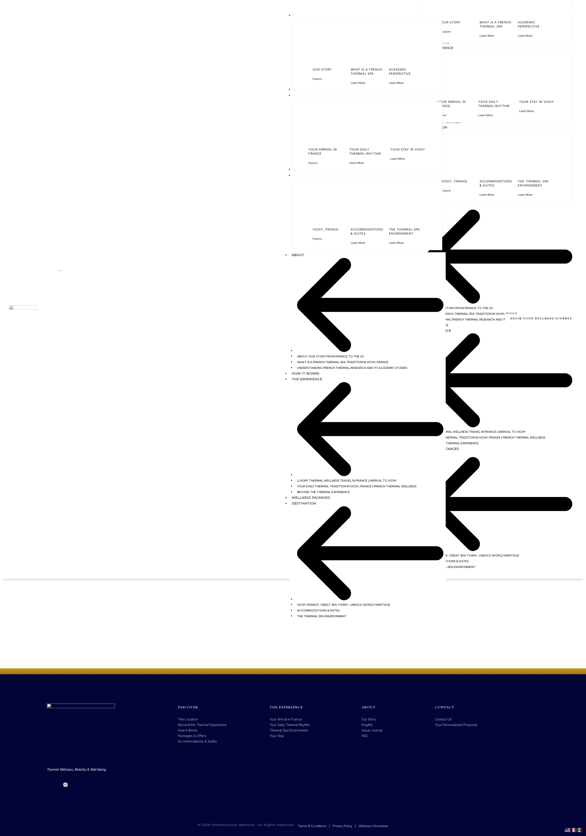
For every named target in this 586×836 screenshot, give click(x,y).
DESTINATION (304, 503)
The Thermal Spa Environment (322, 616)
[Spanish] (580, 830)
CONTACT (444, 707)
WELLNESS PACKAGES (311, 498)
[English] (568, 830)
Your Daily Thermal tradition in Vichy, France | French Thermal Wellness (356, 486)
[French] (574, 830)
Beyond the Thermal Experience (323, 492)
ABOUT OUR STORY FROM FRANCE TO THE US (330, 356)
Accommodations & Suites (318, 610)
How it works (305, 373)
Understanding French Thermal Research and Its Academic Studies (352, 368)
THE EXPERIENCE (307, 379)
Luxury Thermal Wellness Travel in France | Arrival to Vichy (346, 480)
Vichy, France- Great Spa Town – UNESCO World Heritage (343, 604)
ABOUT (298, 255)
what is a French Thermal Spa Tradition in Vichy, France (342, 362)
